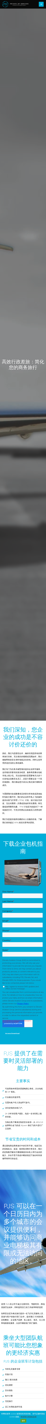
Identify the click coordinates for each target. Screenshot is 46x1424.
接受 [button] (23, 1421)
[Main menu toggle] (41, 4)
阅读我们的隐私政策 (29, 1417)
